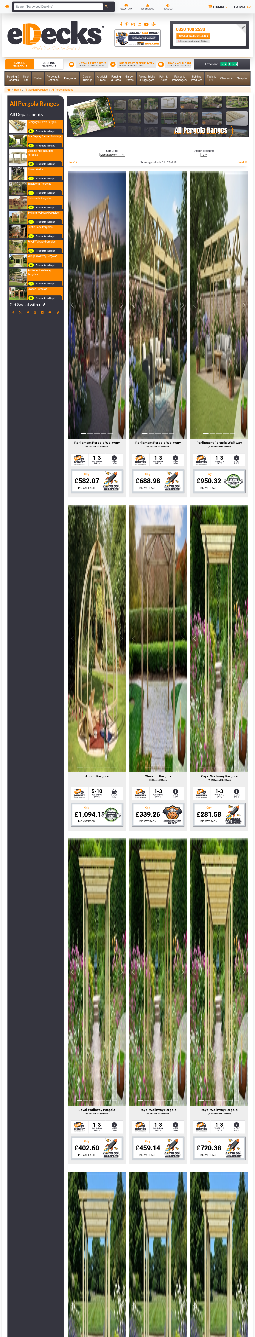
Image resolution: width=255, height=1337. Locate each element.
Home (17, 89)
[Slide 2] (90, 433)
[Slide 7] (236, 767)
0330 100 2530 (190, 29)
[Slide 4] (103, 433)
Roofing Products (48, 64)
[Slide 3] (97, 433)
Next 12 (243, 162)
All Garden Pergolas (36, 89)
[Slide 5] (110, 433)
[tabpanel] (209, 35)
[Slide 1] (83, 433)
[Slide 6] (113, 767)
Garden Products (20, 64)
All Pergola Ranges (62, 89)
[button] (13, 78)
